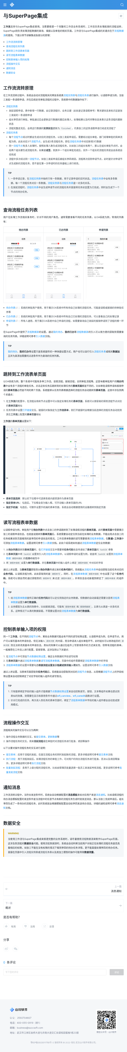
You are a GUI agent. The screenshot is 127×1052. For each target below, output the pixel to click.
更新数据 (52, 736)
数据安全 (10, 72)
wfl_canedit (79, 695)
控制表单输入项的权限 (17, 59)
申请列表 (12, 320)
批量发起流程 (13, 767)
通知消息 (10, 68)
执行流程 (10, 759)
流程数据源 (33, 331)
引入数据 (40, 336)
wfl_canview (63, 695)
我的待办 (58, 331)
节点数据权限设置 (36, 656)
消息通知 (100, 794)
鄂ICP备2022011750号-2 (42, 1042)
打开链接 (27, 410)
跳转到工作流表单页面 (17, 50)
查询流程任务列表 (15, 46)
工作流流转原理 (14, 41)
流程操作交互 (13, 63)
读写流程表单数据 (15, 55)
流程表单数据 (97, 538)
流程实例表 (69, 95)
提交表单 (40, 736)
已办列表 (12, 316)
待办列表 (12, 307)
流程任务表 (83, 95)
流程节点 (18, 137)
